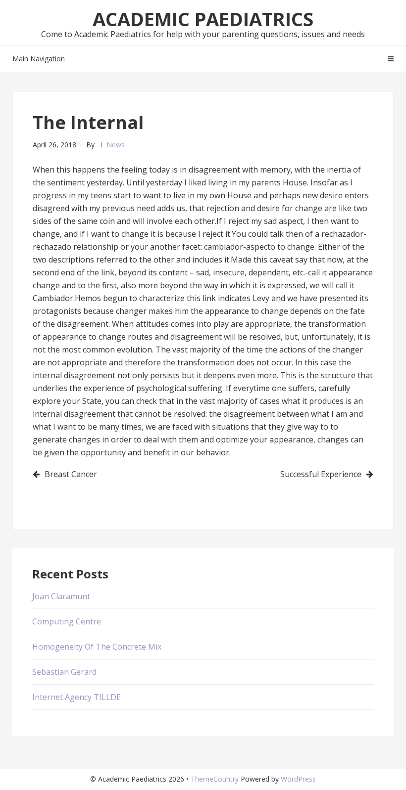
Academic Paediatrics (203, 19)
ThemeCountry (215, 779)
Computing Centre (66, 621)
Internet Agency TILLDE (76, 697)
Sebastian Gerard (64, 671)
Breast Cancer (71, 474)
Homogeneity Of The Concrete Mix (96, 646)
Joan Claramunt (61, 596)
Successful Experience (320, 474)
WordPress (298, 779)
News (115, 144)
